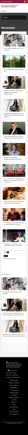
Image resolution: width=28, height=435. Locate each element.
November (3, 11)
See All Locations (12, 375)
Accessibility (14, 395)
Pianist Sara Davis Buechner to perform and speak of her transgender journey (13, 137)
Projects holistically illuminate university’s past (14, 70)
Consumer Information (14, 397)
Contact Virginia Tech (14, 377)
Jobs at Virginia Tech (14, 414)
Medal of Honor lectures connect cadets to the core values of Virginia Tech (13, 202)
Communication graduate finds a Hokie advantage (13, 49)
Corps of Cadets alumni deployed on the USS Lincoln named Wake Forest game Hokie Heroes (14, 180)
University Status (14, 380)
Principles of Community (14, 382)
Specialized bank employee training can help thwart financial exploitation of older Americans (14, 115)
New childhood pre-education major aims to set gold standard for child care (14, 223)
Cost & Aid (14, 399)
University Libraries (14, 392)
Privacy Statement (14, 385)
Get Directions (11, 373)
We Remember (14, 390)
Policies (14, 404)
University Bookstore (14, 411)
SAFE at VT (14, 402)
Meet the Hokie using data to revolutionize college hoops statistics (13, 158)
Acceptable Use (14, 387)
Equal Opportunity (14, 407)
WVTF (14, 409)
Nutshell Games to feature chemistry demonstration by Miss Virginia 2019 (13, 244)
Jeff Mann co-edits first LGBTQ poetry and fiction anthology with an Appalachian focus (13, 92)
